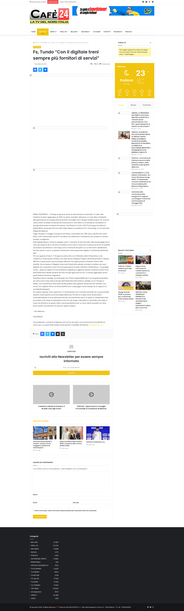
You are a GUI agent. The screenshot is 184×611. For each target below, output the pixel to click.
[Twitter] (40, 70)
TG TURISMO (35, 585)
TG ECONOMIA (36, 569)
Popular (121, 105)
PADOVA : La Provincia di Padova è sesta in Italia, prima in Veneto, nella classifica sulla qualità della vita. (141, 162)
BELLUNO (74, 32)
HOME (33, 32)
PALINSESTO (118, 32)
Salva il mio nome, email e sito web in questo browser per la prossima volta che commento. (66, 510)
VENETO (53, 32)
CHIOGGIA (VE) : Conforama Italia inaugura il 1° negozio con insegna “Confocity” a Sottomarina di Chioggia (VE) (141, 197)
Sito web (76, 502)
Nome (35, 494)
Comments (147, 105)
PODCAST (128, 32)
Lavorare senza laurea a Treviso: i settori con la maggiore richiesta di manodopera (42, 444)
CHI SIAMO (97, 32)
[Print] (63, 334)
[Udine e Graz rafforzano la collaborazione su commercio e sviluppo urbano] (143, 259)
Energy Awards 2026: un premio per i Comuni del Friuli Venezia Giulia (125, 295)
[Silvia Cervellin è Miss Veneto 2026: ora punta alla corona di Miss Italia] (71, 433)
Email (35, 502)
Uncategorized (36, 592)
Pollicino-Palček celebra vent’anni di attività (125, 268)
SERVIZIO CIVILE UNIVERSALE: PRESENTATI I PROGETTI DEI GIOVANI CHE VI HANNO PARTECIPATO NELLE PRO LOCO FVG (143, 300)
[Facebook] (35, 70)
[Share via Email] (58, 334)
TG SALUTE (35, 578)
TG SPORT (34, 582)
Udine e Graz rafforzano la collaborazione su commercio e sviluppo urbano (84, 2)
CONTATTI (107, 32)
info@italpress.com (96, 325)
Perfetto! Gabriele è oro (95, 442)
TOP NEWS (42, 32)
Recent (133, 105)
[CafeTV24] (49, 16)
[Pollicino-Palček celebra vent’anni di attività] (126, 259)
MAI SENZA (85, 32)
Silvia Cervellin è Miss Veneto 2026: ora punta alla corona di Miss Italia (71, 443)
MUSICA (34, 552)
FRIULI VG (63, 32)
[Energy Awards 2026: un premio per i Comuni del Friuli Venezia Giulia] (126, 285)
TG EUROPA (35, 572)
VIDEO (33, 598)
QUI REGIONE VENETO (38, 559)
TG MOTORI (35, 575)
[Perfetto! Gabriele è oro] (98, 433)
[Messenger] (45, 70)
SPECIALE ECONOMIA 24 (39, 565)
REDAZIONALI (36, 562)
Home (36, 42)
